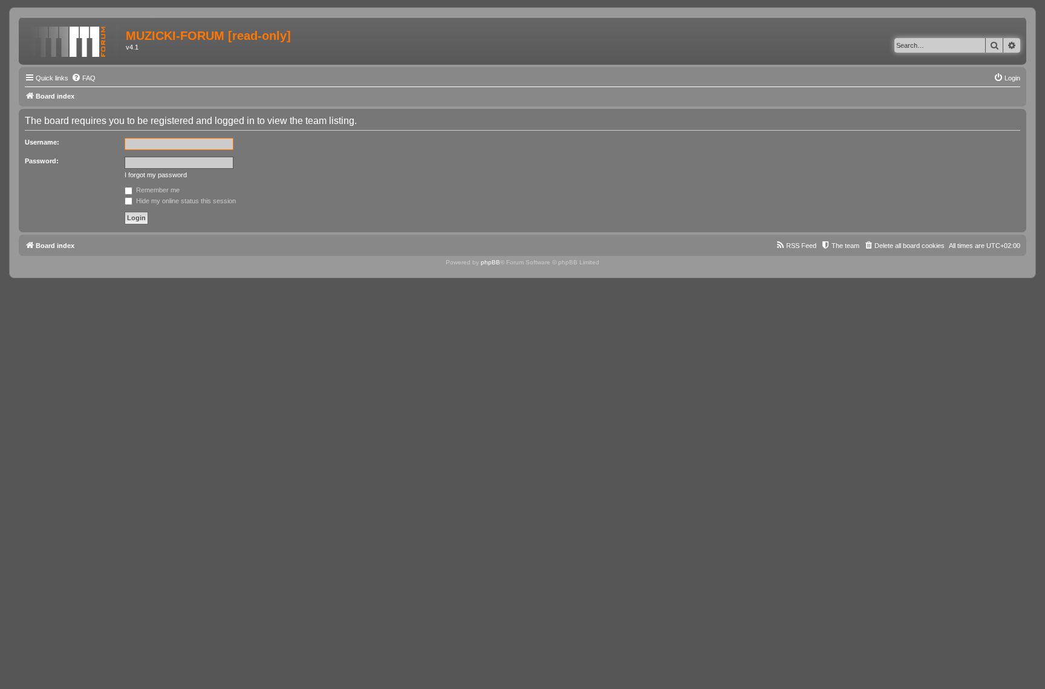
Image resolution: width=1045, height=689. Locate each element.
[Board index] (74, 39)
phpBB (490, 262)
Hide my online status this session (185, 200)
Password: (42, 161)
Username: (42, 142)
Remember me (157, 190)
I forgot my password (156, 174)
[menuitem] (83, 78)
